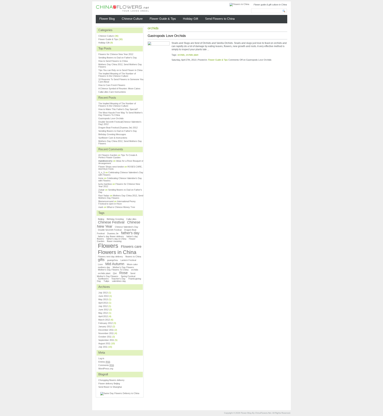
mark (100, 207)
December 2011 (106, 330)
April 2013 (103, 303)
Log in (101, 358)
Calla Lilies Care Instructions (112, 92)
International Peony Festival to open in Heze (117, 202)
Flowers (108, 245)
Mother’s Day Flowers (123, 267)
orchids (181, 55)
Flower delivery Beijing (109, 383)
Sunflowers (103, 278)
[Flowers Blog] (122, 9)
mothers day (104, 267)
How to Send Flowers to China (113, 61)
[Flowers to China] (239, 4)
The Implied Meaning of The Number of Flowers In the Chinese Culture (117, 74)
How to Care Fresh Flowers (111, 85)
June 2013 (103, 296)
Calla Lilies (131, 219)
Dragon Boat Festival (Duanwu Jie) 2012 (118, 127)
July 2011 (103, 347)
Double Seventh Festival (109, 230)
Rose (123, 273)
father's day (130, 233)
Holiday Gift (104, 42)
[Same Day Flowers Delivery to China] (119, 393)
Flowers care (131, 247)
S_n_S (101, 172)
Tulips (106, 281)
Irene (100, 178)
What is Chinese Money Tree (121, 207)
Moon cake (132, 264)
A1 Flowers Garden (107, 155)
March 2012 (104, 320)
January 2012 (105, 326)
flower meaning (114, 241)
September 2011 (106, 340)
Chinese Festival (111, 222)
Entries (104, 362)
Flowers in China (117, 252)
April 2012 (103, 316)
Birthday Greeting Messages (112, 134)
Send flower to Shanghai (110, 387)
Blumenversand (106, 201)
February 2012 (105, 323)
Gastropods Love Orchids (167, 35)
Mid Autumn (114, 264)
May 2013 (103, 299)
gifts (101, 260)
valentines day (119, 281)
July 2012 (103, 306)
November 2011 (106, 333)
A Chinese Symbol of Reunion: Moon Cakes (119, 88)
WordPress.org (105, 368)
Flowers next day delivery (110, 256)
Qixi (115, 273)
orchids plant (192, 55)
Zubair (101, 190)
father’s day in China (116, 239)
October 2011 (105, 336)
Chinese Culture (106, 36)
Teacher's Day (118, 278)
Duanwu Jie (112, 233)
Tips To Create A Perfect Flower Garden (117, 156)
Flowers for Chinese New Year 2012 (115, 54)
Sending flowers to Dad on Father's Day (117, 57)
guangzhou (112, 260)
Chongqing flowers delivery (111, 380)
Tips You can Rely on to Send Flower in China (120, 70)
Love (100, 264)
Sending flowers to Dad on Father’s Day (117, 131)
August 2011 (104, 343)
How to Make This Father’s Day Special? (118, 109)
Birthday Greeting (115, 219)
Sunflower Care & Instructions (112, 138)
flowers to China (133, 256)
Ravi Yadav (103, 195)
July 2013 (103, 292)
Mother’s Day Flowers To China (113, 269)
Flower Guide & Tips (218, 60)
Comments (106, 365)
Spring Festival (128, 276)
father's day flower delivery (111, 236)
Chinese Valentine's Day (126, 227)
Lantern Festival (128, 260)
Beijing (101, 219)
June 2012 (103, 309)
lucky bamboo (105, 184)
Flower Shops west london (111, 166)
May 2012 (103, 313)
